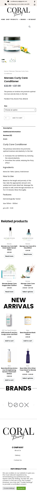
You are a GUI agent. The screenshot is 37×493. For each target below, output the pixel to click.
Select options (28, 292)
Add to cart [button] (9, 341)
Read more (9, 256)
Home (3, 19)
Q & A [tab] (5, 139)
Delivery (17, 455)
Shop (8, 19)
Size (5, 106)
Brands (23, 19)
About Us (18, 450)
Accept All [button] (21, 488)
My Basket (32, 19)
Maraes (12, 71)
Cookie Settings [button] (9, 488)
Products (14, 19)
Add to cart (17, 118)
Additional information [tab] (12, 132)
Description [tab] (7, 128)
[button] (29, 27)
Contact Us (18, 460)
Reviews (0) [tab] (7, 135)
